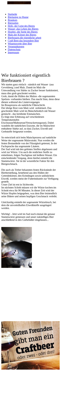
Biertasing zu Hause (18, 17)
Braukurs (12, 20)
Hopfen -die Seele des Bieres (23, 31)
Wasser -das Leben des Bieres (23, 28)
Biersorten (13, 23)
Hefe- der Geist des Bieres (21, 26)
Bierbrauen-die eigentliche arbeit (24, 37)
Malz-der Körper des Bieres (22, 34)
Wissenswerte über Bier (20, 43)
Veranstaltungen (16, 46)
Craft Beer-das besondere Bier (23, 40)
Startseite (12, 14)
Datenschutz (14, 49)
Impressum (13, 52)
